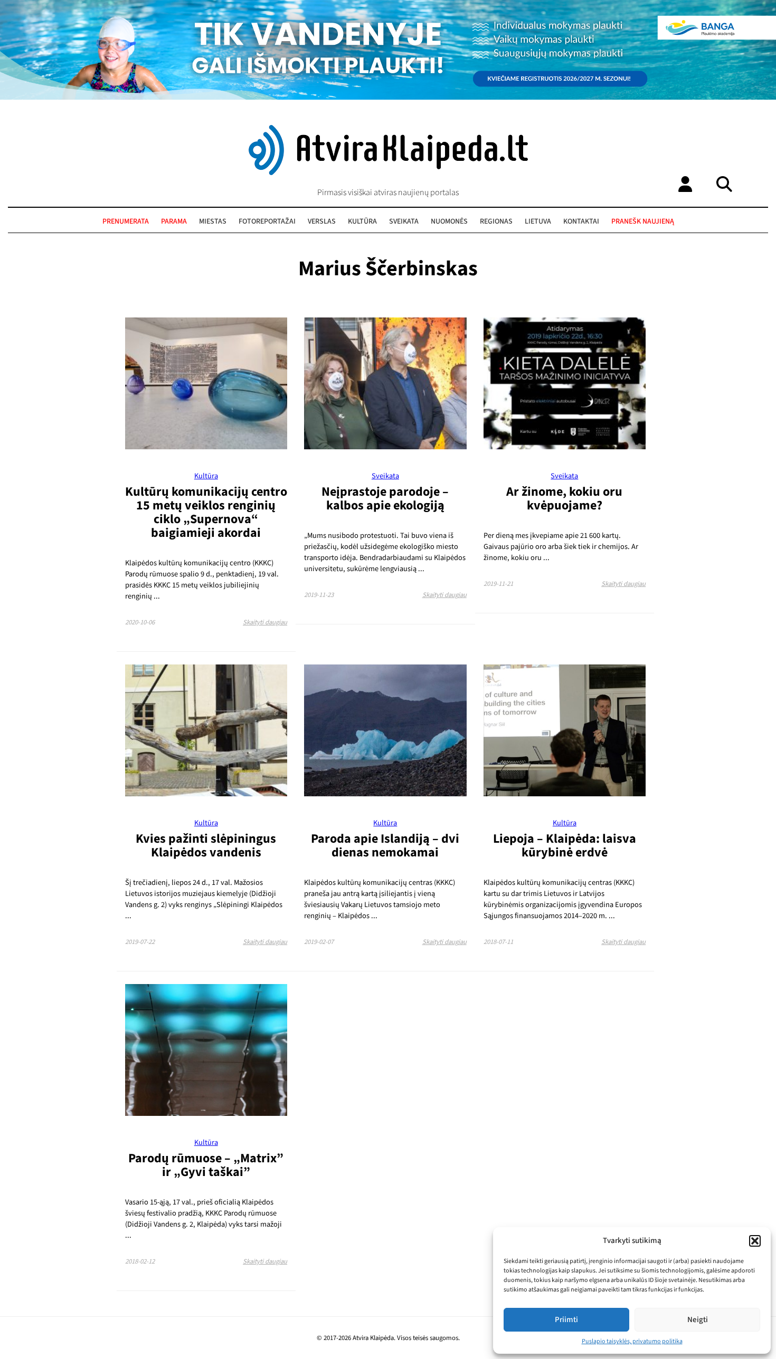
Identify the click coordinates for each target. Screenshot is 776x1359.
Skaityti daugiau (265, 622)
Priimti (566, 1319)
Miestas (212, 221)
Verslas (322, 221)
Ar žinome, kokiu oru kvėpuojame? (564, 499)
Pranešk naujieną (642, 221)
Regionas (496, 221)
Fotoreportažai (267, 221)
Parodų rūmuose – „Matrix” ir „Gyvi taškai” (205, 1165)
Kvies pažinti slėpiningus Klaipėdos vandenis (206, 846)
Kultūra (362, 221)
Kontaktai (581, 221)
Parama (174, 221)
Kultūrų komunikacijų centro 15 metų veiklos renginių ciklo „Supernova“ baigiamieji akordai (206, 512)
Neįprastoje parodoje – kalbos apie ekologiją (385, 499)
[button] (755, 1241)
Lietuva (538, 221)
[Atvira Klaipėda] (388, 172)
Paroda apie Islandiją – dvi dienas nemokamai (385, 846)
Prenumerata (125, 221)
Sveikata (404, 221)
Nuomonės (449, 221)
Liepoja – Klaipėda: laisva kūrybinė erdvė (564, 846)
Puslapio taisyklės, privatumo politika (632, 1341)
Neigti (697, 1319)
